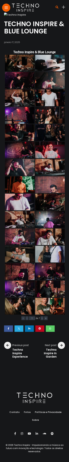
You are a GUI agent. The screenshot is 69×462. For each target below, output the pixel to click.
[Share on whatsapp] (50, 328)
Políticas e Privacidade (48, 412)
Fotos (27, 412)
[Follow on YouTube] (30, 434)
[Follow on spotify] (53, 434)
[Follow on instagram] (22, 434)
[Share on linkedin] (29, 328)
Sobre (35, 420)
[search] (57, 7)
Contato (14, 412)
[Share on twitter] (19, 328)
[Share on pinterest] (39, 328)
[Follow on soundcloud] (45, 434)
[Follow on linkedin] (37, 434)
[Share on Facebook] (8, 328)
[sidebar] (63, 7)
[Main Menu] (6, 8)
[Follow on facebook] (15, 434)
